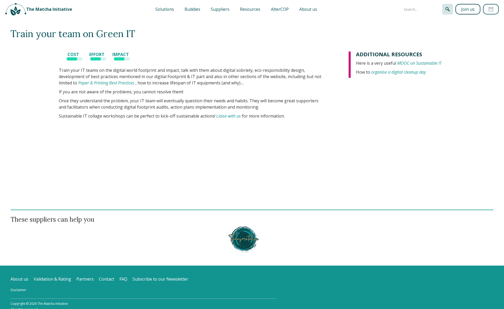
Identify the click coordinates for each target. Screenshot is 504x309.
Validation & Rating (52, 279)
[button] (164, 9)
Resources (250, 9)
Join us (468, 9)
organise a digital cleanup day (398, 72)
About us (308, 9)
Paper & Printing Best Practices (106, 83)
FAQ (123, 279)
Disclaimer (18, 290)
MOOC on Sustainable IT (419, 63)
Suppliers (220, 9)
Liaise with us (228, 116)
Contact (106, 279)
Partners (85, 279)
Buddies (192, 9)
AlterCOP (280, 9)
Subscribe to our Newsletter (160, 279)
